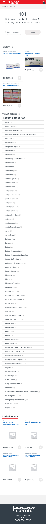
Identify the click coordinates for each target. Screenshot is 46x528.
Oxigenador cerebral (12, 384)
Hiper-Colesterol (11, 339)
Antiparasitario (10, 211)
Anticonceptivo (10, 179)
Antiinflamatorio (10, 207)
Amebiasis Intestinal (12, 130)
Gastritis (8, 311)
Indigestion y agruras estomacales (17, 347)
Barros (5, 51)
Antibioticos (9, 175)
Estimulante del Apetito (13, 299)
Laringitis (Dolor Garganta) (14, 359)
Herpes (7, 335)
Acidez (7, 122)
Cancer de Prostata (12, 259)
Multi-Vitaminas (10, 371)
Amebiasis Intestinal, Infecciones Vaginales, (20, 134)
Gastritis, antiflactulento (13, 315)
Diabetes (27, 51)
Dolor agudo (9, 287)
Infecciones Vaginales (13, 355)
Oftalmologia (9, 375)
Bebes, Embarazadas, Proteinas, (16, 255)
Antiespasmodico (11, 195)
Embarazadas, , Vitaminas (14, 295)
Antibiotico (9, 171)
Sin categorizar (10, 396)
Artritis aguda (10, 223)
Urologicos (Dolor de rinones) (15, 400)
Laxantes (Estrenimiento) (14, 363)
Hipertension (9, 343)
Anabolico (8, 138)
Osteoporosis (10, 380)
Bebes (7, 247)
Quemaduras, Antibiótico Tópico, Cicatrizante (21, 392)
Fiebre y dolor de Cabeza (14, 307)
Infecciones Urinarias (12, 351)
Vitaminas (8, 408)
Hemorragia (9, 323)
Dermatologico (12, 51)
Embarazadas (10, 291)
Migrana (8, 367)
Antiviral (8, 219)
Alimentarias (9, 126)
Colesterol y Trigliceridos (14, 263)
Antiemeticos (9, 191)
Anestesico (9, 151)
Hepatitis (8, 331)
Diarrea (7, 279)
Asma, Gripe (9, 235)
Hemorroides (9, 327)
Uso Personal (10, 404)
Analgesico (9, 142)
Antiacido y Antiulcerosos (14, 159)
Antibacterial (9, 167)
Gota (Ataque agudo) (12, 319)
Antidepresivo (10, 187)
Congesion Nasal (11, 267)
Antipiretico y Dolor (12, 215)
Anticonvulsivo (10, 183)
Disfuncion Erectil (11, 283)
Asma (7, 231)
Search (33, 2)
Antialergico (9, 163)
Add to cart (19, 78)
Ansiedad (8, 155)
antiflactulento (10, 199)
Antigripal (8, 203)
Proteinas (8, 388)
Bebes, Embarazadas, (13, 251)
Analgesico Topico (11, 147)
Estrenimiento (10, 303)
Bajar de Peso (10, 239)
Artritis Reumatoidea (9, 84)
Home (4, 7)
